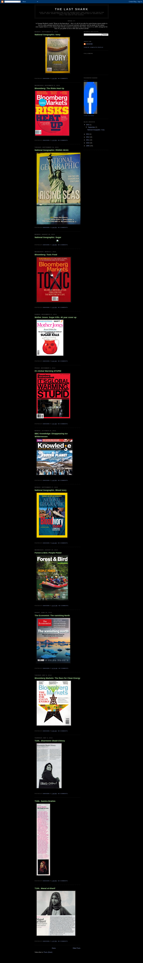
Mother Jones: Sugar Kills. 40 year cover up (55, 317)
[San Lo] (90, 113)
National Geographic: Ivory (47, 34)
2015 (88, 125)
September (91, 127)
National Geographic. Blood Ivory (50, 490)
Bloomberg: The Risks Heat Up (49, 88)
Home (54, 948)
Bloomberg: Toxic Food (46, 254)
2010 (88, 143)
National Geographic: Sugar (48, 237)
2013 (88, 134)
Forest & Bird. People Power (48, 553)
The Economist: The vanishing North (52, 615)
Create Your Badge (89, 115)
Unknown (89, 44)
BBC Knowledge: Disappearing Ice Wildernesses (51, 435)
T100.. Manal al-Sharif (45, 888)
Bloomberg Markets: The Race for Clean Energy (57, 678)
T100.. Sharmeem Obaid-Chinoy (50, 741)
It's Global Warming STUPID (48, 371)
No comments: (63, 78)
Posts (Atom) (48, 952)
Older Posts (76, 948)
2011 (88, 140)
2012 (88, 137)
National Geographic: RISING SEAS (51, 150)
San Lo (86, 80)
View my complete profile (93, 47)
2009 (88, 146)
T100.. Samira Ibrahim (45, 801)
